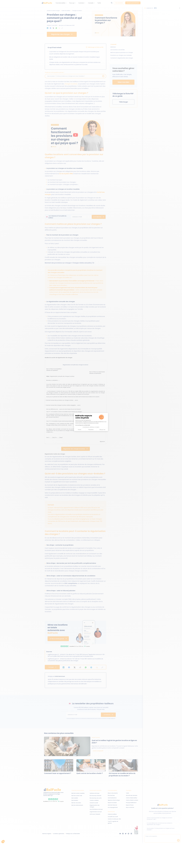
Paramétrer (91, 429)
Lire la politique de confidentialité (82, 425)
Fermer (79, 429)
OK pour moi (102, 429)
